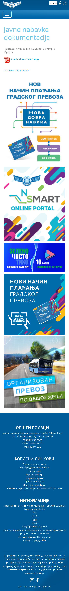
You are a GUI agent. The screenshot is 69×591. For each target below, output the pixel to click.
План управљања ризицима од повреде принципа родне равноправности (34, 531)
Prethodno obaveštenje (25, 59)
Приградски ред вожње (34, 467)
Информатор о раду (34, 526)
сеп (34, 519)
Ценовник (34, 471)
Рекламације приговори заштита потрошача (34, 488)
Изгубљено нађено (34, 484)
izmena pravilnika (34, 509)
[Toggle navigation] (7, 14)
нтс (34, 512)
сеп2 (34, 523)
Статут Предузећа (34, 540)
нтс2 (34, 516)
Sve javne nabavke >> (16, 70)
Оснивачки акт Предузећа (34, 536)
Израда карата (34, 478)
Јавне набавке (34, 481)
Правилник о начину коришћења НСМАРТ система (34, 505)
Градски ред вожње (34, 464)
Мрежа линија (34, 474)
